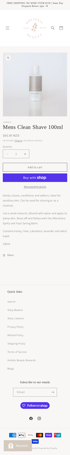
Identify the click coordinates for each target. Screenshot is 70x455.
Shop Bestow (15, 310)
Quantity (7, 146)
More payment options (35, 186)
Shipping (18, 140)
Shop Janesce (15, 318)
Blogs (10, 368)
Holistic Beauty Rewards (21, 360)
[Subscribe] (53, 392)
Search (11, 301)
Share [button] (10, 255)
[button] (7, 28)
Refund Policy (15, 335)
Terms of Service (17, 352)
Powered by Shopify (47, 448)
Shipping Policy (16, 343)
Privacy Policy (15, 326)
